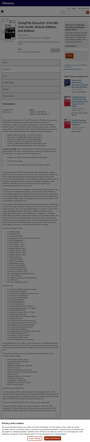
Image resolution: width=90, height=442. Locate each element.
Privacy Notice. (61, 434)
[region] (45, 431)
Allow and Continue (52, 438)
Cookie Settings (35, 438)
